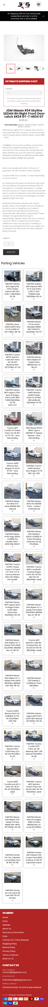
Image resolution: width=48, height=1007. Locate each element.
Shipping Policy (9, 943)
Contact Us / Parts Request (15, 940)
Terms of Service (10, 955)
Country (8, 89)
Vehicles (6, 925)
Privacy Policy (9, 951)
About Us (6, 928)
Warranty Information (13, 932)
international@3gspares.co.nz (17, 980)
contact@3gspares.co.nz (14, 972)
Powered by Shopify (24, 995)
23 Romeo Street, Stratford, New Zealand (21, 987)
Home (5, 917)
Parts (5, 921)
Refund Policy (8, 947)
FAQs (4, 936)
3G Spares (12, 995)
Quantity (6, 238)
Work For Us (8, 958)
